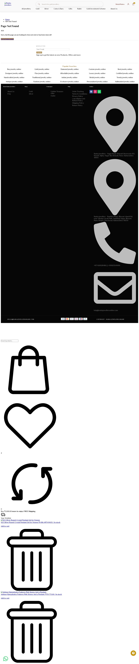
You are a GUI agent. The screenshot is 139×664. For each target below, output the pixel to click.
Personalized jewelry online (97, 82)
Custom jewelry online (97, 69)
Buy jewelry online (14, 69)
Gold (37, 9)
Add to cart (5, 526)
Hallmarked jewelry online (125, 82)
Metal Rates (120, 4)
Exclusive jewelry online (69, 82)
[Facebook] (91, 91)
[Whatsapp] (99, 91)
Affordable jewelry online (69, 73)
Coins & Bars (59, 9)
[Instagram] (95, 91)
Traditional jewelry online (41, 77)
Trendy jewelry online (125, 77)
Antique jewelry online (14, 82)
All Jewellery (26, 9)
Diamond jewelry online (70, 69)
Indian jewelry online (69, 77)
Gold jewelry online (42, 69)
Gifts (70, 9)
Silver (46, 9)
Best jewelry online (125, 69)
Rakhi (79, 9)
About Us (113, 9)
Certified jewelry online (125, 73)
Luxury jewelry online (97, 73)
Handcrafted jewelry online (14, 77)
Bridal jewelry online (97, 77)
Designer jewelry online (14, 73)
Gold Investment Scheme (95, 9)
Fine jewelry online (42, 73)
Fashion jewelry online (41, 82)
